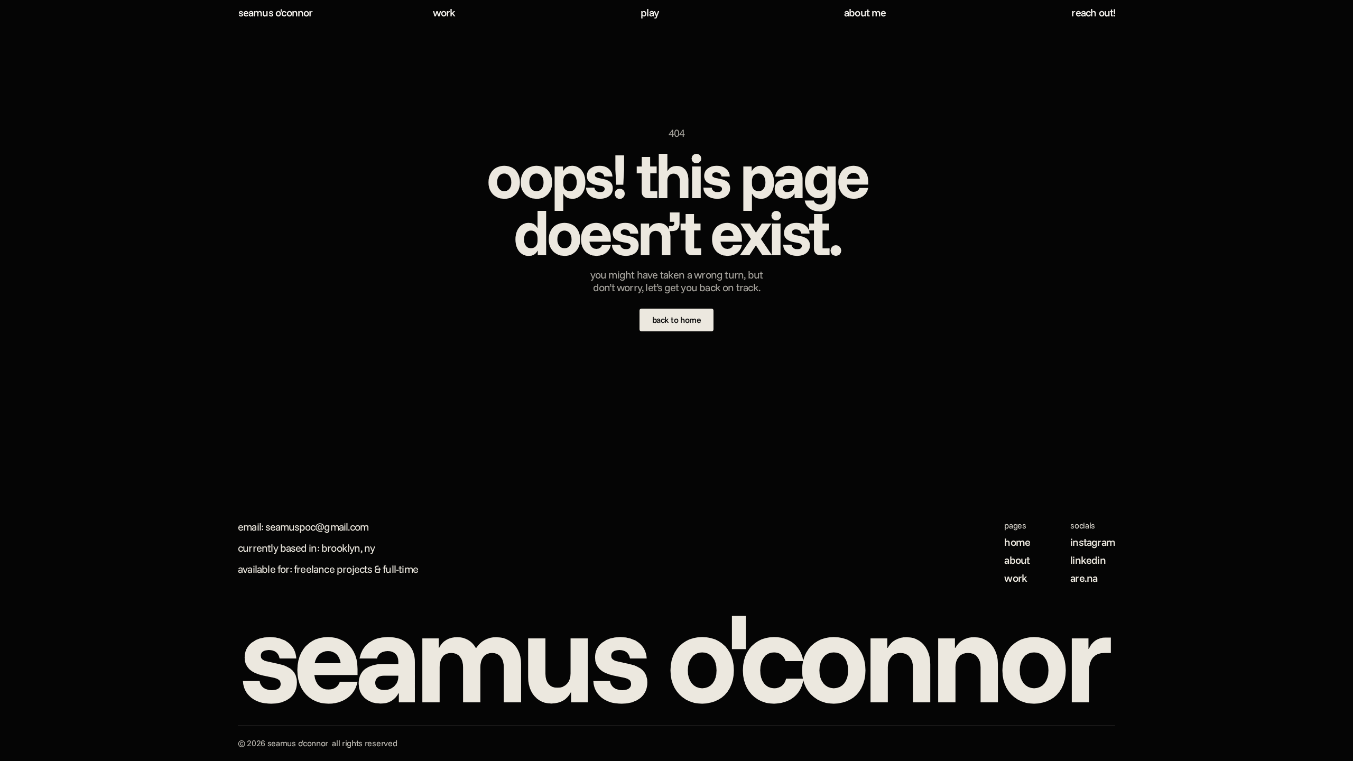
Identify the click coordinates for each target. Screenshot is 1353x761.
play (650, 12)
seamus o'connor (275, 12)
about (1017, 560)
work (444, 12)
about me (865, 12)
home (1017, 542)
